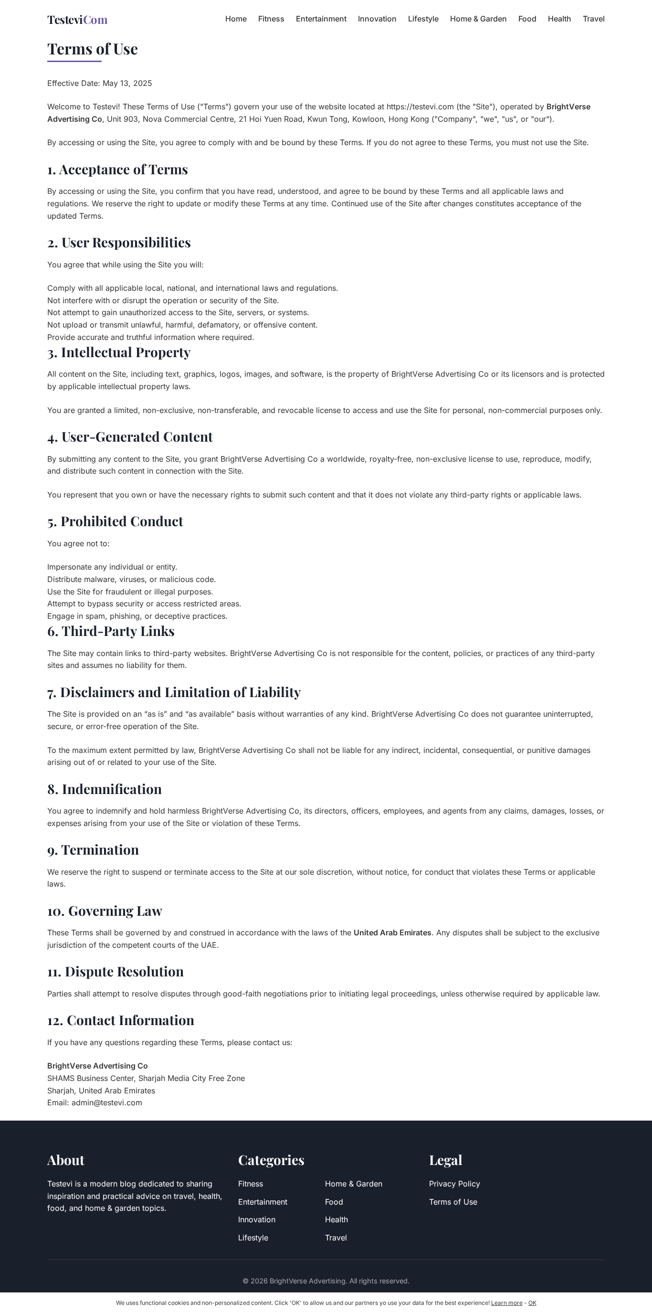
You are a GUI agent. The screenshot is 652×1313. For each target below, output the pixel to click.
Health (559, 18)
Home (236, 18)
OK (532, 1302)
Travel (594, 18)
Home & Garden (478, 18)
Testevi (77, 19)
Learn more (507, 1302)
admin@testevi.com (107, 1102)
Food (527, 18)
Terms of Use (453, 1202)
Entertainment (321, 18)
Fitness (271, 18)
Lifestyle (423, 18)
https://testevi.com (420, 106)
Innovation (377, 18)
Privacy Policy (454, 1183)
